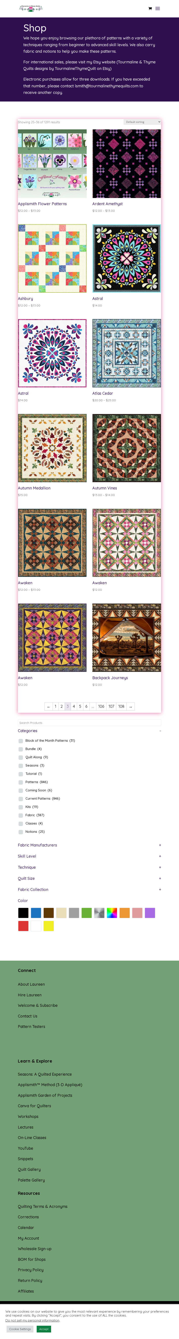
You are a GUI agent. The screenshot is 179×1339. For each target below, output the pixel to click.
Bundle (34, 749)
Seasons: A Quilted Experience (45, 1074)
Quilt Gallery (29, 1169)
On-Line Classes (32, 1137)
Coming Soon (39, 790)
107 (111, 706)
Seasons (35, 765)
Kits (32, 807)
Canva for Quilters (34, 1105)
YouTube (25, 1148)
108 (121, 706)
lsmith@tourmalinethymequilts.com (106, 85)
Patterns (37, 782)
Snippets (25, 1158)
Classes (34, 823)
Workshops (28, 1116)
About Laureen (31, 984)
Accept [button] (43, 1329)
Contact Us (27, 1016)
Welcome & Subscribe (38, 1005)
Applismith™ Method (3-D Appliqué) (50, 1084)
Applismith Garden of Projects (45, 1095)
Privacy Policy (30, 1269)
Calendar (26, 1227)
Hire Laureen (29, 994)
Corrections (28, 1216)
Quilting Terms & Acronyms (42, 1206)
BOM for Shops (32, 1259)
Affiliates (26, 1291)
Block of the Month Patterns (50, 740)
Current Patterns (43, 798)
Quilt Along (37, 757)
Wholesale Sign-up (35, 1248)
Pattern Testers (31, 1026)
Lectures (25, 1127)
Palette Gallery (31, 1180)
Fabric (35, 815)
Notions (35, 831)
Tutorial (34, 774)
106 (101, 706)
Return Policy (30, 1280)
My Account (28, 1238)
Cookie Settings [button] (20, 1329)
